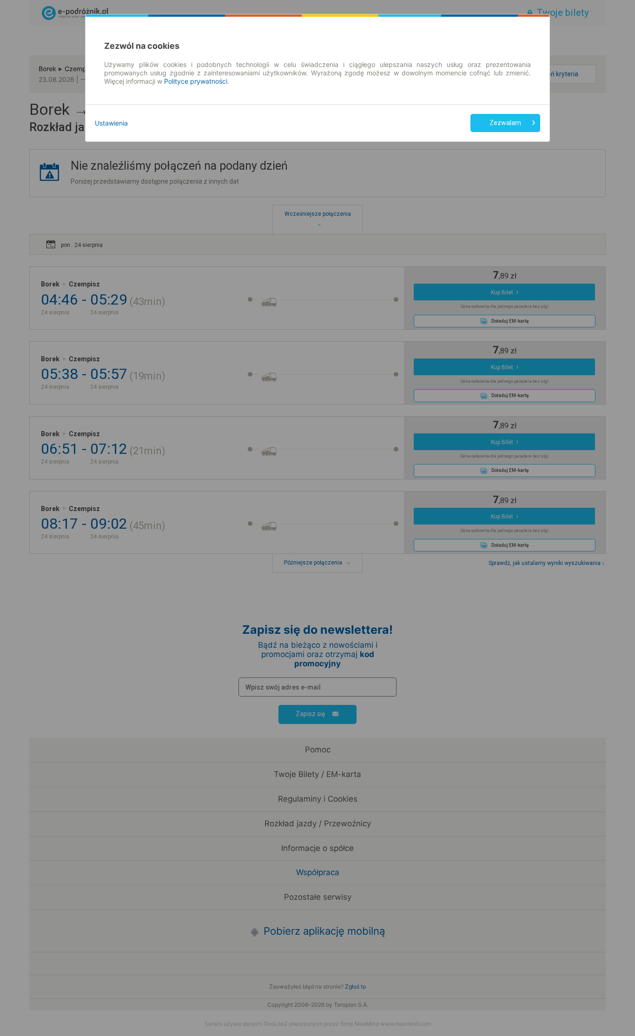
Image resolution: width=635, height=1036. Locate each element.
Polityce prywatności (195, 81)
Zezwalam (505, 122)
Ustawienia (111, 123)
